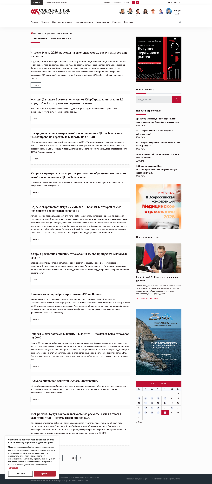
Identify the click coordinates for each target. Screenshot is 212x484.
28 (165, 412)
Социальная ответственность (58, 33)
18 (145, 407)
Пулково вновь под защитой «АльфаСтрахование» (64, 380)
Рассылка (128, 22)
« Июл (139, 422)
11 (145, 403)
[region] (32, 457)
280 (74, 458)
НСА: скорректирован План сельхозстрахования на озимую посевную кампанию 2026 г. (156, 169)
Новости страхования (62, 22)
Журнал (45, 22)
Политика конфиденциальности (165, 479)
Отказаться (20, 474)
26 (152, 412)
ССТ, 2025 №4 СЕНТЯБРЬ (147, 299)
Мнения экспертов (84, 22)
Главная (34, 22)
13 (158, 403)
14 (165, 403)
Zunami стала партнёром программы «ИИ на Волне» (66, 294)
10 (139, 403)
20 (158, 407)
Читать (36, 85)
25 (145, 412)
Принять (44, 474)
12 (152, 403)
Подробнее (13, 468)
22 (172, 407)
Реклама (116, 22)
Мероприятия (102, 22)
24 (139, 412)
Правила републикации (137, 479)
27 (158, 412)
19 (152, 407)
